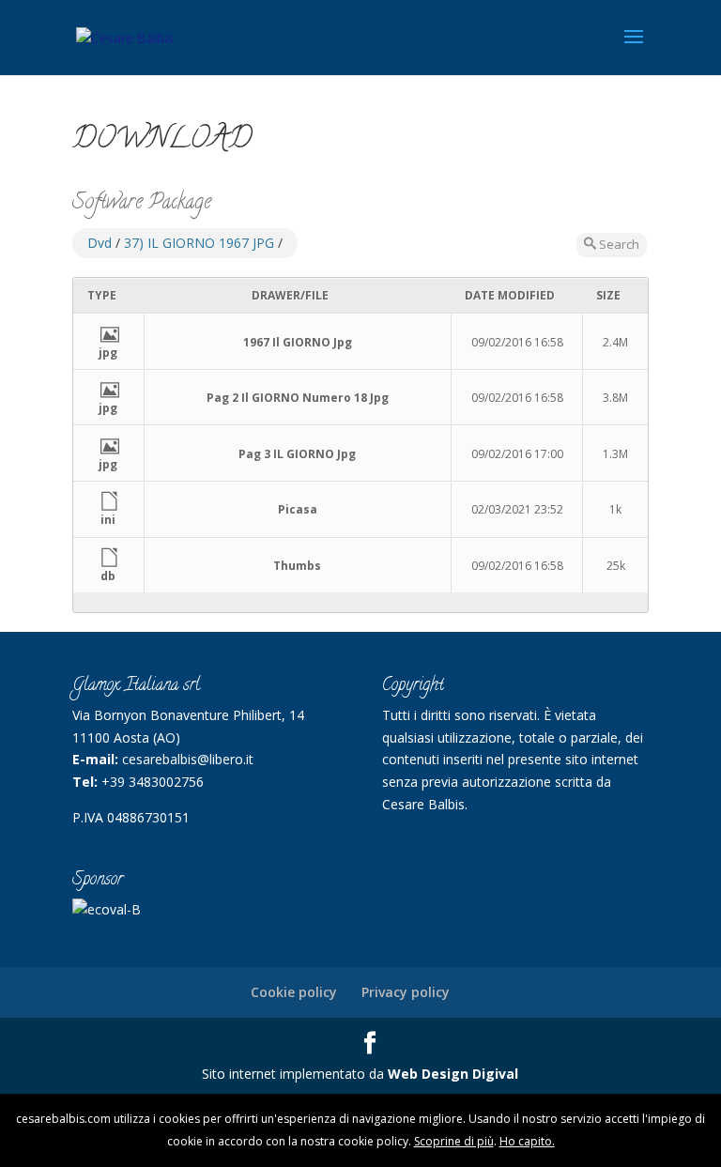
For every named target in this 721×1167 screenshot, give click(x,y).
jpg (108, 353)
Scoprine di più (454, 1141)
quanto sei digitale (5, 1104)
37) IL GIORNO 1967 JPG (199, 243)
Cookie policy (294, 992)
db (107, 576)
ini (107, 520)
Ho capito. (527, 1141)
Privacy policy (405, 992)
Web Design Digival (453, 1074)
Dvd (99, 243)
